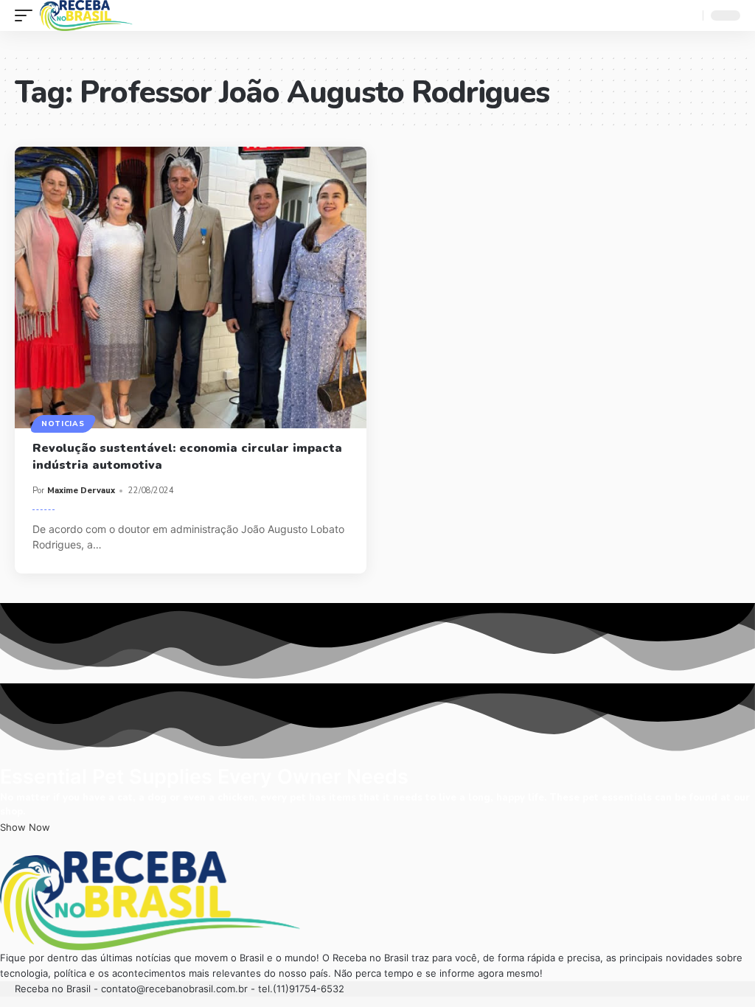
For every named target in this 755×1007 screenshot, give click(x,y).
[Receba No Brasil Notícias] (86, 15)
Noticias (63, 424)
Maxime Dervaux (81, 490)
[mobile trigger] (27, 15)
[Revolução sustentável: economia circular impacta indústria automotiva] (190, 287)
